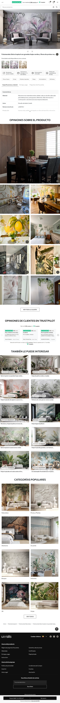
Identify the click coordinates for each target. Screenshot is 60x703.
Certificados (32, 651)
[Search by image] (53, 7)
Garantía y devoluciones (35, 647)
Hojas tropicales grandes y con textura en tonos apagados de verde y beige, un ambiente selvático (43, 447)
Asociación (32, 672)
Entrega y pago (6, 654)
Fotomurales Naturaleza (25, 624)
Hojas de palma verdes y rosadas (40, 376)
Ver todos (30, 616)
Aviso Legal (5, 672)
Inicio (4, 624)
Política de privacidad (7, 665)
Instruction (5, 657)
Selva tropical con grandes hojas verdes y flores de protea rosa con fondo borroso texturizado (12, 376)
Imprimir (4, 669)
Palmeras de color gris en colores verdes (42, 399)
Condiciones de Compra (35, 665)
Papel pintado (32, 654)
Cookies (31, 669)
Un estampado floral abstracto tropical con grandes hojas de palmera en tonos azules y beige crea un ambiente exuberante (43, 471)
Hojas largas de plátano (38, 423)
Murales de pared (12, 624)
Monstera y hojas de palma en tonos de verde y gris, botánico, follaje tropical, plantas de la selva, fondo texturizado (12, 423)
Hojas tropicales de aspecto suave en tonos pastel (12, 399)
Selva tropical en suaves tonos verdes (11, 447)
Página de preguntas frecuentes (10, 647)
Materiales (4, 651)
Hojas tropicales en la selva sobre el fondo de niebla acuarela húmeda (12, 471)
